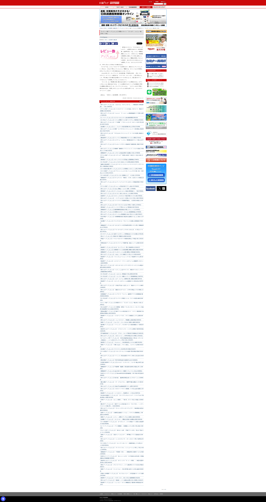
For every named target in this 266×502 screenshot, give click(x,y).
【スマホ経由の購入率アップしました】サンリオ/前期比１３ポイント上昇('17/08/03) (121, 168)
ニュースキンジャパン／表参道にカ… (156, 75)
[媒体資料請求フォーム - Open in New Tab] (156, 31)
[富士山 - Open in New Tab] (156, 155)
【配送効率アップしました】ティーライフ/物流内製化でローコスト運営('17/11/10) (120, 137)
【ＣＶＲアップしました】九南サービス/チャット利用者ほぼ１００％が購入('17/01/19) (121, 234)
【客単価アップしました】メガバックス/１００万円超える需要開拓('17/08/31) (119, 159)
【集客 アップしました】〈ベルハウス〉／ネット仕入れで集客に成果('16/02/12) (120, 322)
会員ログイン (163, 2)
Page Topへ (163, 489)
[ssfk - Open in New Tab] (156, 125)
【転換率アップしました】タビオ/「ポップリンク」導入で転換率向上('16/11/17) (120, 247)
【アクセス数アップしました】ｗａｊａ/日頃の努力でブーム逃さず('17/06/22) (119, 186)
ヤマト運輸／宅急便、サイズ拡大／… (156, 73)
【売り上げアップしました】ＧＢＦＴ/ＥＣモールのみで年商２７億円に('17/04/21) (120, 204)
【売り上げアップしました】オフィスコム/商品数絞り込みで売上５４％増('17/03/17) (121, 214)
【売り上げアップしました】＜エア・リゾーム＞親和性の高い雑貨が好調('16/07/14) (121, 278)
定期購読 (157, 2)
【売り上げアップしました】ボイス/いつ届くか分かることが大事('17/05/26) (119, 193)
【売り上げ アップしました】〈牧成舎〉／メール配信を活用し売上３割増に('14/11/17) (121, 480)
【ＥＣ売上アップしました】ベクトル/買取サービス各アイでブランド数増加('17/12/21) (121, 120)
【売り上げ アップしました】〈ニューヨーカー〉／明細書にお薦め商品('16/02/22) (120, 320)
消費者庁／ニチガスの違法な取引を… (156, 76)
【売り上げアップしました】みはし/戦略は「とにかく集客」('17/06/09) (117, 188)
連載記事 (115, 28)
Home (106, 7)
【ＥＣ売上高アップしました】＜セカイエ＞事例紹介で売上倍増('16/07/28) (118, 274)
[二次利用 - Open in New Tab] (156, 160)
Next (164, 62)
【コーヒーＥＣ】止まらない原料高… (156, 83)
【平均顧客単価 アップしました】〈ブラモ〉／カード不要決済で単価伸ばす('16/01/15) (121, 333)
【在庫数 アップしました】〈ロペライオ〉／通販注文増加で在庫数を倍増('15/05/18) (121, 419)
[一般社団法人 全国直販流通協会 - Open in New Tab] (156, 117)
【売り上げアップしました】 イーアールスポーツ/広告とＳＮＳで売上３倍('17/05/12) (121, 198)
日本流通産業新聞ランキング (154, 70)
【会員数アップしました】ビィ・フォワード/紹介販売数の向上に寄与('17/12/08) (120, 126)
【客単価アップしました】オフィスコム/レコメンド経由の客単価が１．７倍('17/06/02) (121, 191)
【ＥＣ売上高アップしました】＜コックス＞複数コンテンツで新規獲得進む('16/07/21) (121, 276)
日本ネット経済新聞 (146, 7)
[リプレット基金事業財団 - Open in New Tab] (156, 133)
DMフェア (159, 7)
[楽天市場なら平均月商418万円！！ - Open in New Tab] (156, 43)
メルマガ (150, 2)
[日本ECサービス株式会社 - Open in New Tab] (156, 92)
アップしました (121, 28)
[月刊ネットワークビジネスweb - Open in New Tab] (156, 151)
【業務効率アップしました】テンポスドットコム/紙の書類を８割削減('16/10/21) (120, 252)
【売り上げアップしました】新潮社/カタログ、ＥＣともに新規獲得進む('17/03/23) (120, 212)
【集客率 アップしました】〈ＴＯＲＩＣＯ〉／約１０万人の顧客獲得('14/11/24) (120, 477)
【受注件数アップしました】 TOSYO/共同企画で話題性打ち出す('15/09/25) (118, 360)
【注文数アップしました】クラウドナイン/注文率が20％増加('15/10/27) (118, 349)
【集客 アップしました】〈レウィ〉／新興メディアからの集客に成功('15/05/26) (120, 417)
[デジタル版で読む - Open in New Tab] (115, 43)
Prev (148, 62)
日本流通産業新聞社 (109, 2)
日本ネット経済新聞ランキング (154, 80)
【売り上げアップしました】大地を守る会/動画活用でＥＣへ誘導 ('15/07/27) (119, 386)
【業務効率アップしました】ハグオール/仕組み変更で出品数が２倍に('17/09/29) (120, 152)
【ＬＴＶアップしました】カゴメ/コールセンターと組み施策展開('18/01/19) (119, 117)
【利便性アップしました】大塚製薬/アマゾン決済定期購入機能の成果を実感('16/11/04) (121, 249)
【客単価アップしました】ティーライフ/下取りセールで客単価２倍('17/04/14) (119, 207)
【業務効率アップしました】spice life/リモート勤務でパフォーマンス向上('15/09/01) (121, 371)
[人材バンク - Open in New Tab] (156, 141)
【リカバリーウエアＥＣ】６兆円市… (156, 84)
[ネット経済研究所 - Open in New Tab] (156, 61)
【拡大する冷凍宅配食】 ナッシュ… (156, 86)
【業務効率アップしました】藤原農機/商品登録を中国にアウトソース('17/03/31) (120, 209)
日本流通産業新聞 (133, 7)
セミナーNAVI (119, 7)
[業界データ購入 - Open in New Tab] (109, 43)
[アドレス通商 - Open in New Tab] (156, 100)
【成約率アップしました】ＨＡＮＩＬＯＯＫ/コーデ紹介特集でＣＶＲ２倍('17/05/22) (121, 195)
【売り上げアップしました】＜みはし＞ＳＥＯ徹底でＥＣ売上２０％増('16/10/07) (120, 254)
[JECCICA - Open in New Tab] (156, 109)
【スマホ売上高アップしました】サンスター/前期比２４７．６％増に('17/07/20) (120, 175)
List (140, 101)
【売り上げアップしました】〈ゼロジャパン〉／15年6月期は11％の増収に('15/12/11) (121, 335)
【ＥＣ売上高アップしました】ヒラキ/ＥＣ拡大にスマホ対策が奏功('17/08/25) (119, 162)
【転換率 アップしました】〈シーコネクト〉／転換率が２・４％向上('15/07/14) (120, 393)
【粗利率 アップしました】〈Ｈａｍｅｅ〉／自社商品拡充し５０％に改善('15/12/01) (121, 342)
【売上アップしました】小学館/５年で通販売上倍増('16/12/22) (115, 236)
